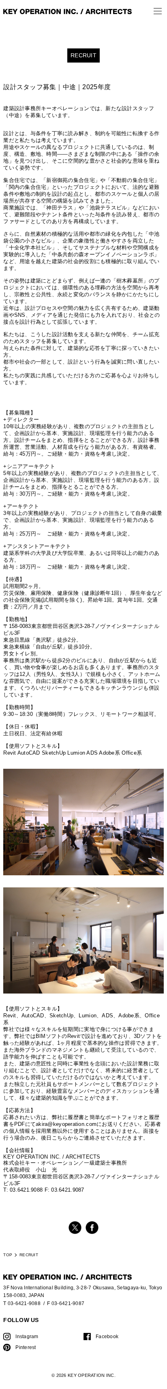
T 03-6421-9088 (22, 1303)
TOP (7, 1255)
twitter (75, 1227)
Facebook (107, 1336)
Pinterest (25, 1347)
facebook (92, 1227)
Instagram (26, 1336)
